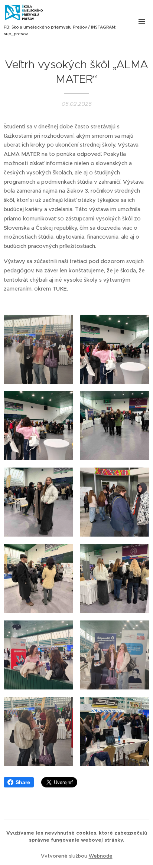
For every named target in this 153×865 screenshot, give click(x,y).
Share (23, 782)
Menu (141, 21)
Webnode (101, 856)
